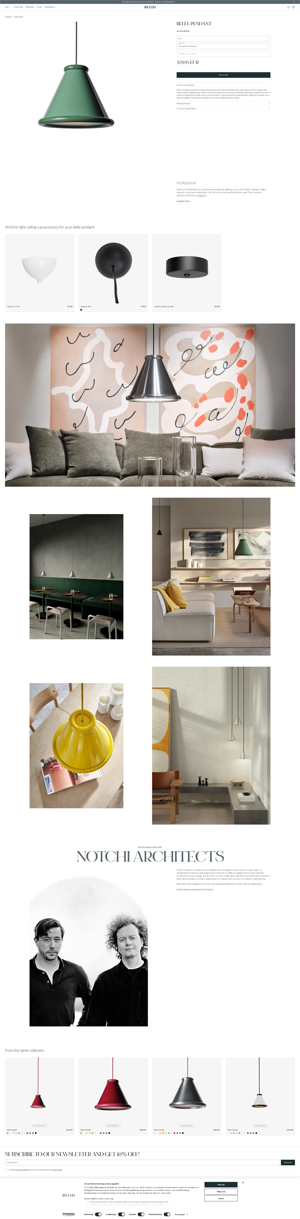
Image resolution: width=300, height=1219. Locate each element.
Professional (50, 7)
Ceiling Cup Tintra (13, 306)
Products (8, 16)
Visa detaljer (180, 1214)
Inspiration (30, 7)
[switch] (121, 1214)
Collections (18, 7)
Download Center (183, 201)
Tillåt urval (221, 1192)
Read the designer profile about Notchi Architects (195, 889)
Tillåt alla (221, 1185)
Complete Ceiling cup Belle (164, 306)
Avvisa (221, 1198)
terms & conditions (22, 1170)
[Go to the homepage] (150, 7)
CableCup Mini (85, 306)
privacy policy (57, 1170)
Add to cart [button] (223, 75)
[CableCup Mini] (113, 268)
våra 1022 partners (98, 1187)
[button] (223, 53)
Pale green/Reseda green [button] (187, 46)
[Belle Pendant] (39, 1092)
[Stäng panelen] (243, 1182)
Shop (7, 7)
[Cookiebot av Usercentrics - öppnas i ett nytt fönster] (68, 1214)
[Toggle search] (289, 7)
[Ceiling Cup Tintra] (39, 268)
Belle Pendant (12, 1130)
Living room (18, 16)
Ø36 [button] (179, 39)
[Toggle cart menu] (293, 7)
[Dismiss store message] (294, 2)
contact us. (201, 195)
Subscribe (288, 1162)
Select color (182, 43)
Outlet (39, 7)
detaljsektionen (163, 1208)
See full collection (183, 31)
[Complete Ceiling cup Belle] (186, 268)
